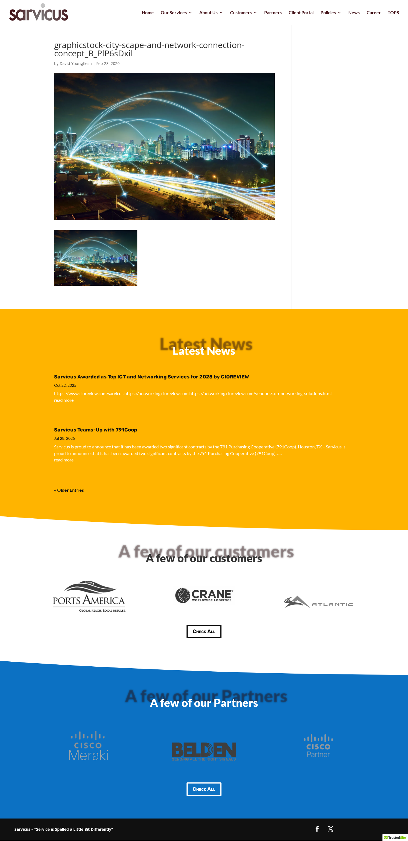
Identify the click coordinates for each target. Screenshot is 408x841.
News (354, 13)
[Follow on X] (330, 828)
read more (64, 400)
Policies (328, 13)
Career (374, 13)
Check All (204, 631)
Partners (273, 13)
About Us (208, 13)
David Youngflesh (76, 63)
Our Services (174, 13)
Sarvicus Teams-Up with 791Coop (95, 430)
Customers (241, 13)
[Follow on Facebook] (317, 828)
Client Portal (301, 13)
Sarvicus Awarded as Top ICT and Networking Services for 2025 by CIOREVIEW (151, 377)
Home (148, 13)
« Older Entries (69, 490)
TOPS (393, 13)
